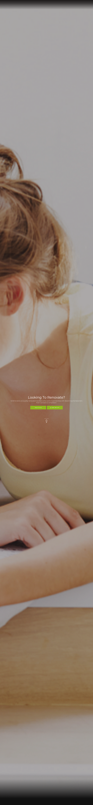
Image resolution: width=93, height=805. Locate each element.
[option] (46, 401)
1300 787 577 (55, 407)
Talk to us (38, 407)
